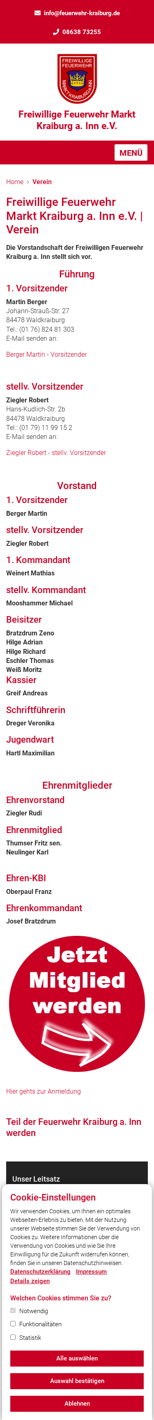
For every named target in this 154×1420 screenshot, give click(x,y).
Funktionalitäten (40, 1324)
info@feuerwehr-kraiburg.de (82, 13)
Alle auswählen (77, 1358)
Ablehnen (77, 1403)
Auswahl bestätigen (77, 1381)
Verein (42, 182)
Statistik (30, 1337)
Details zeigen (30, 1281)
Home (14, 182)
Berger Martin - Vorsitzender (46, 354)
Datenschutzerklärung (40, 1271)
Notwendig (33, 1311)
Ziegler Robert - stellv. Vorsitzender (56, 453)
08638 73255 (81, 32)
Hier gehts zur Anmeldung (43, 1091)
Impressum (91, 1271)
